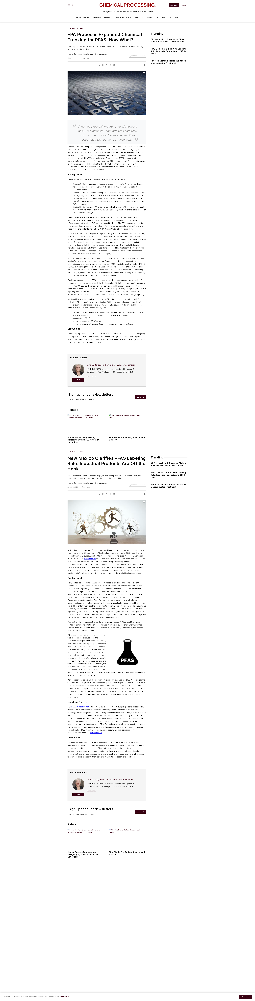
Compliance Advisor (75, 28)
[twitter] (107, 65)
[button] (69, 5)
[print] (145, 65)
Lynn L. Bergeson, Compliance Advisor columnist (87, 54)
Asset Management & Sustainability (128, 17)
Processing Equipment (102, 17)
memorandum (90, 559)
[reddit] (110, 65)
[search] (72, 5)
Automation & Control (81, 17)
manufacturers (96, 733)
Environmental (153, 17)
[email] (114, 65)
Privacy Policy (64, 996)
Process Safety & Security (172, 17)
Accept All (245, 997)
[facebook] (100, 65)
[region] (127, 997)
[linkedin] (103, 65)
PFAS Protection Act (80, 707)
